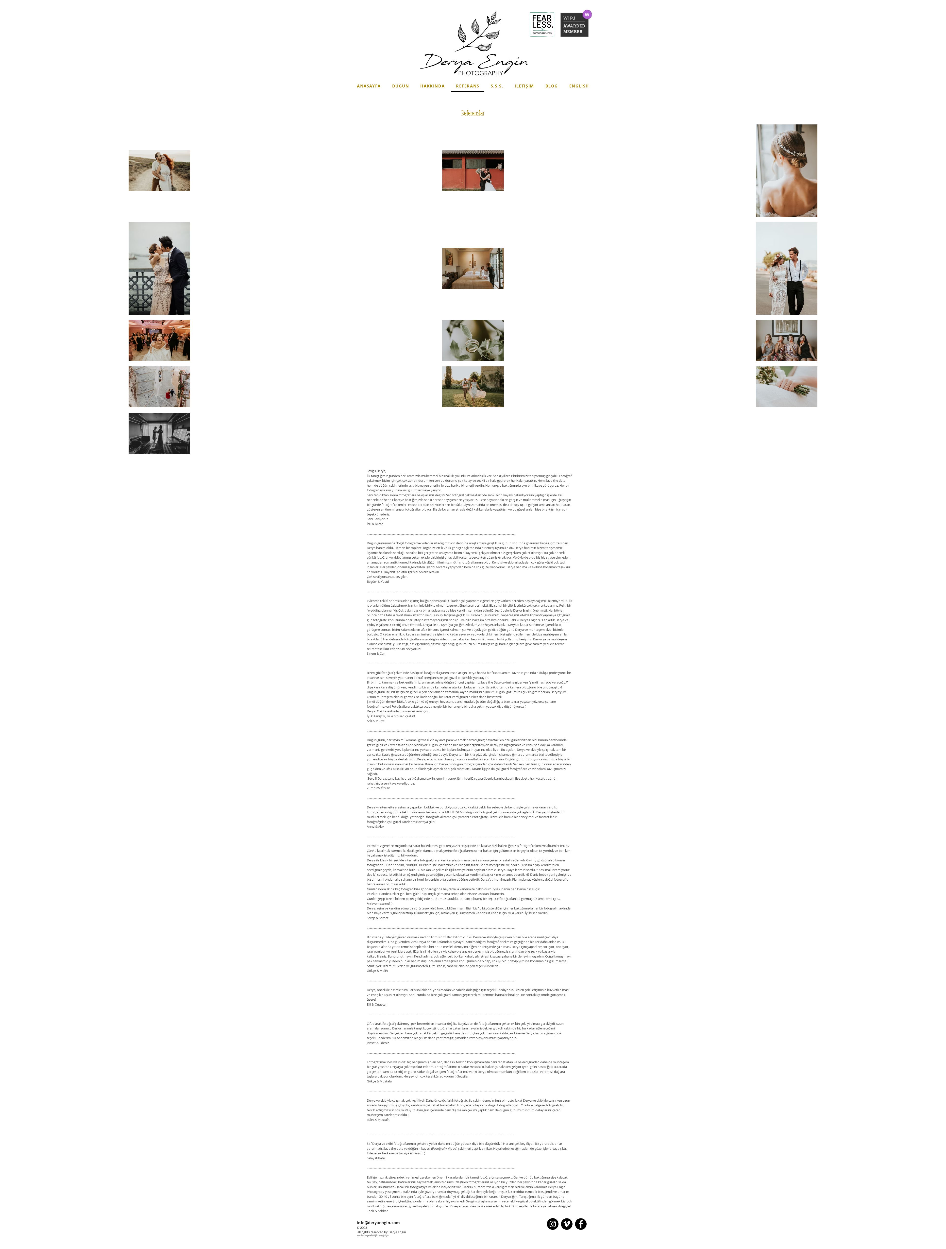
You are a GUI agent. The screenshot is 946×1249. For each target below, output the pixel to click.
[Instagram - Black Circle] (552, 1224)
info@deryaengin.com (378, 1222)
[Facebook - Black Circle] (581, 1224)
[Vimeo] (567, 1224)
